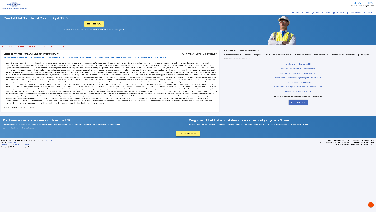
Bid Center (340, 12)
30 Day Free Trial (364, 3)
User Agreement (12, 142)
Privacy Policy (49, 140)
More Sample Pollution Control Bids (298, 82)
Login (307, 12)
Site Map (4, 145)
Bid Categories (355, 12)
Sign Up (369, 12)
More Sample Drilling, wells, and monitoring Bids (298, 73)
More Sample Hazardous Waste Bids (298, 91)
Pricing (327, 12)
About (317, 12)
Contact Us (15, 145)
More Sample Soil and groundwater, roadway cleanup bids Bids (298, 87)
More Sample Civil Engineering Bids (298, 64)
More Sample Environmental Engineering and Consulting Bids (298, 78)
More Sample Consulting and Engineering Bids (298, 69)
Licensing (27, 145)
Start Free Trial (298, 102)
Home (297, 12)
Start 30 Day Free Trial (188, 133)
